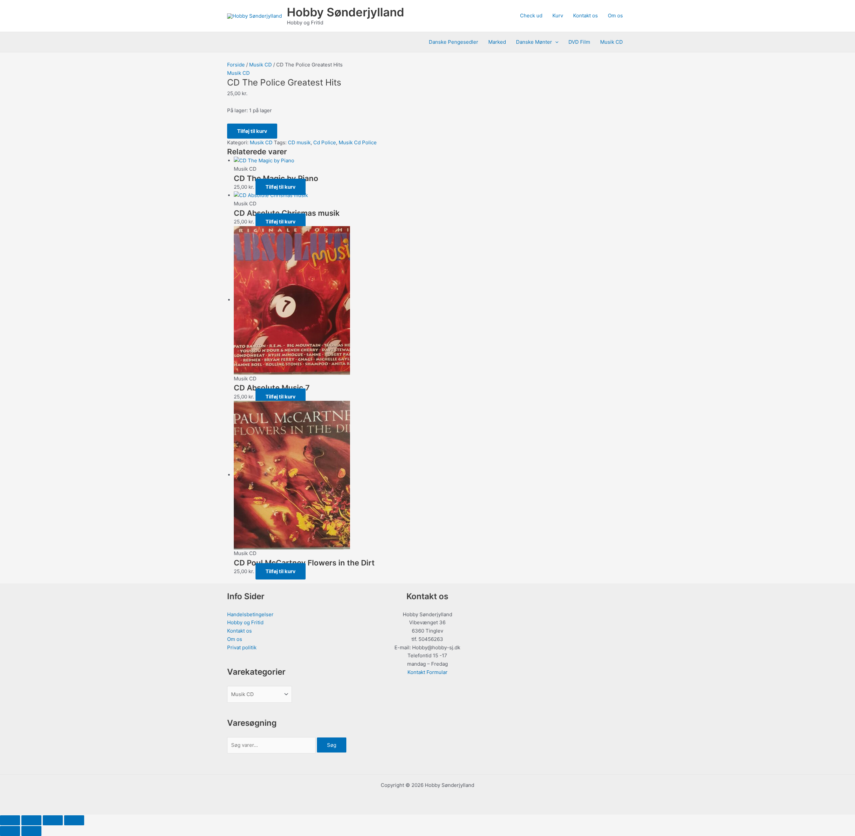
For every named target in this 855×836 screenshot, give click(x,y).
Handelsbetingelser (250, 614)
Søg (331, 745)
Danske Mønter (534, 42)
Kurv (557, 15)
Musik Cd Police (358, 142)
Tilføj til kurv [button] (281, 187)
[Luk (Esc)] (74, 820)
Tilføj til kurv (252, 131)
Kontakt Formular (427, 672)
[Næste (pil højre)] (31, 831)
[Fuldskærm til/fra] (31, 820)
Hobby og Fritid (245, 622)
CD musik (299, 142)
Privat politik (241, 647)
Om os (615, 15)
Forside (236, 64)
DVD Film (579, 42)
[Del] (53, 820)
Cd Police (324, 142)
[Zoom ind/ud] (10, 820)
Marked (497, 42)
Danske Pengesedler (453, 42)
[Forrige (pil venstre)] (10, 831)
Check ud (531, 15)
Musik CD (611, 42)
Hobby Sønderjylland (345, 12)
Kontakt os (585, 15)
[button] (555, 42)
